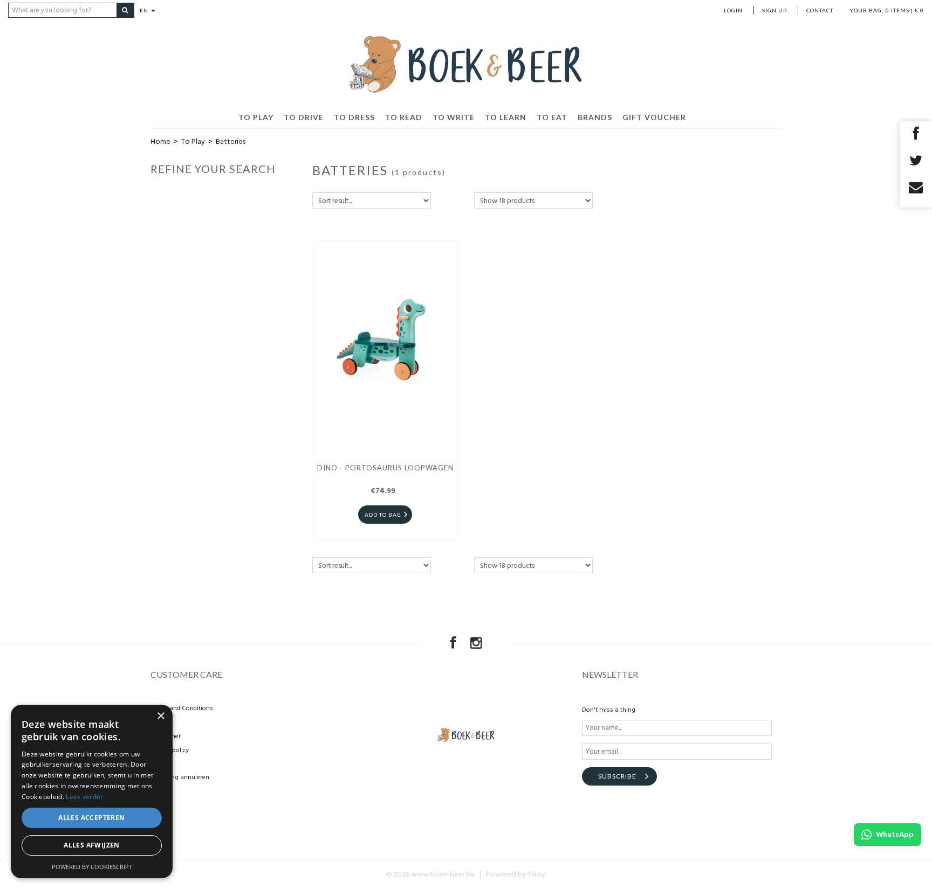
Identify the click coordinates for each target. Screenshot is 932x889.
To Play (255, 117)
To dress (354, 117)
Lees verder (84, 796)
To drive (304, 117)
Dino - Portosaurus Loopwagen (385, 467)
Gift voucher (654, 117)
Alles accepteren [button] (91, 817)
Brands (595, 117)
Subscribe (617, 776)
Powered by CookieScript (92, 867)
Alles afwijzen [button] (92, 845)
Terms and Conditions (181, 708)
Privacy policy (169, 750)
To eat (552, 117)
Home (160, 142)
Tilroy (536, 875)
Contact (819, 10)
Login (733, 10)
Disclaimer (165, 736)
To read (403, 117)
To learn (505, 117)
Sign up (774, 10)
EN (145, 10)
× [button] (160, 716)
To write (454, 117)
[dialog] (92, 791)
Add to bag (383, 514)
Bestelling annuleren (179, 777)
